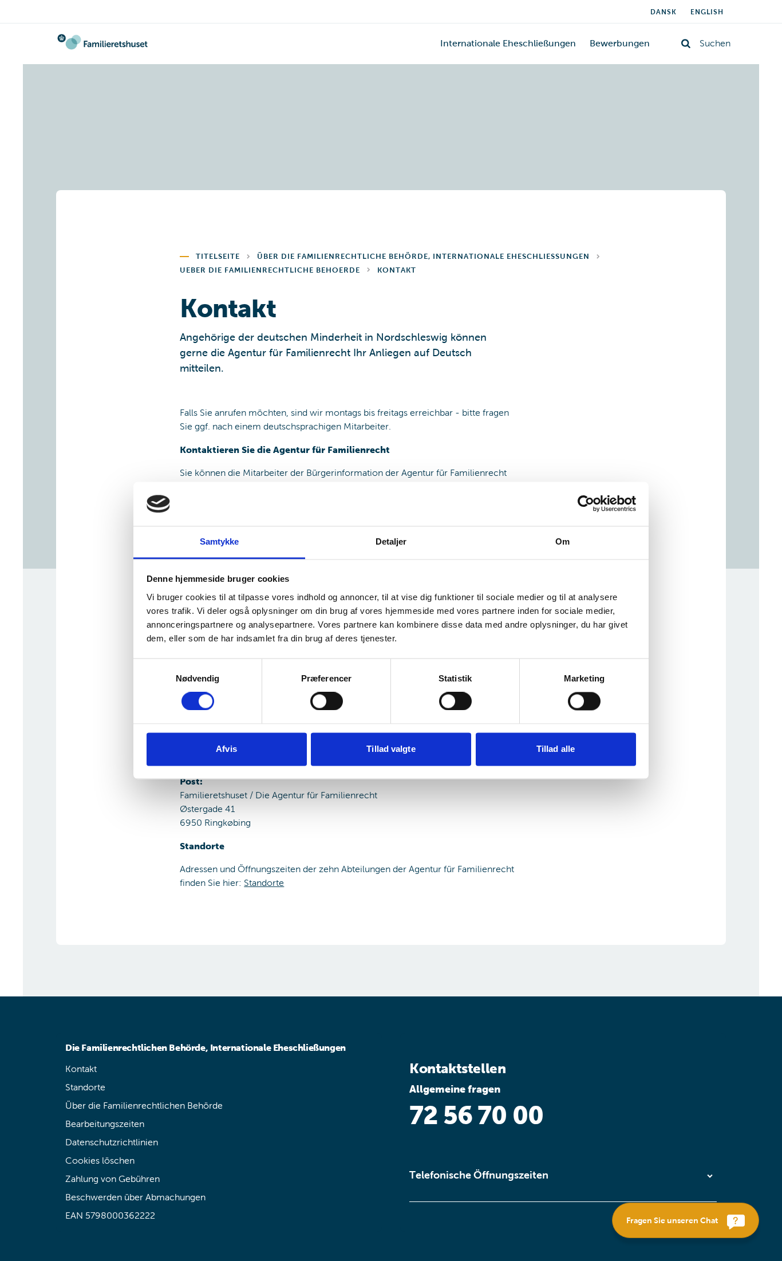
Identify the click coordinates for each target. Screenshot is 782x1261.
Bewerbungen (620, 43)
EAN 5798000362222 (110, 1215)
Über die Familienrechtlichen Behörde (144, 1105)
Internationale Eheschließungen (508, 43)
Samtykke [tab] (219, 541)
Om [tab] (562, 541)
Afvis (226, 749)
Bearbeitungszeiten (104, 1124)
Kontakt (81, 1069)
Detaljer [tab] (391, 541)
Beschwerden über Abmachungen (135, 1197)
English (707, 12)
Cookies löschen (100, 1160)
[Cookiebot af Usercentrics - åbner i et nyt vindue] (586, 504)
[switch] (326, 701)
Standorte (264, 883)
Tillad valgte (390, 749)
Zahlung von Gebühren (112, 1179)
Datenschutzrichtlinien (111, 1142)
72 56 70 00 (476, 1115)
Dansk (663, 12)
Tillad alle (555, 749)
